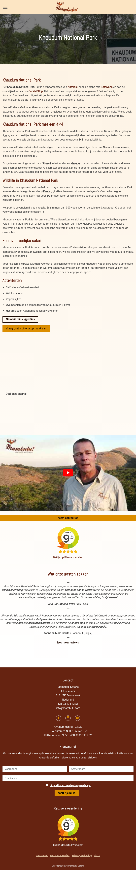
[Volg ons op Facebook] (58, 718)
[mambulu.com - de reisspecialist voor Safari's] (68, 7)
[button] (5, 7)
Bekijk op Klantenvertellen (68, 557)
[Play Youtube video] (68, 473)
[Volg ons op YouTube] (77, 718)
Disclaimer (42, 855)
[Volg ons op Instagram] (68, 718)
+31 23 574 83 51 (68, 703)
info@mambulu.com (68, 708)
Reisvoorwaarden (59, 855)
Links (97, 855)
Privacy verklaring (82, 855)
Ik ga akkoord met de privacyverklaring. (70, 785)
